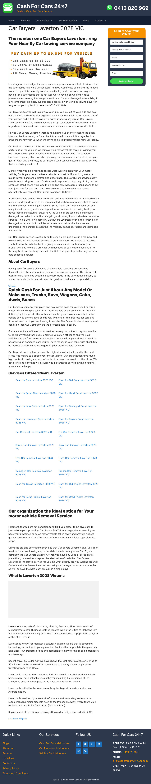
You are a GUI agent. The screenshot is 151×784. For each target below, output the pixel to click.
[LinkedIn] (92, 744)
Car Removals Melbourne (54, 748)
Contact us (100, 20)
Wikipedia (12, 286)
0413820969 (130, 752)
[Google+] (85, 751)
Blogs (86, 20)
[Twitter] (85, 744)
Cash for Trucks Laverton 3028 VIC (35, 483)
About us (25, 20)
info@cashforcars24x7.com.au (130, 760)
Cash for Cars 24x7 (75, 780)
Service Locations (68, 20)
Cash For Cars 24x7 (42, 6)
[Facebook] (78, 744)
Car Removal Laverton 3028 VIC (33, 432)
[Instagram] (78, 751)
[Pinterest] (99, 744)
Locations (8, 758)
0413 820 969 (131, 8)
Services (8, 753)
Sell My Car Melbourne (52, 753)
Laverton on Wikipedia (17, 719)
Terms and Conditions (16, 773)
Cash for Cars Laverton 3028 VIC (34, 380)
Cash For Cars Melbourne (54, 743)
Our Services (42, 20)
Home (11, 20)
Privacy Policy (11, 768)
